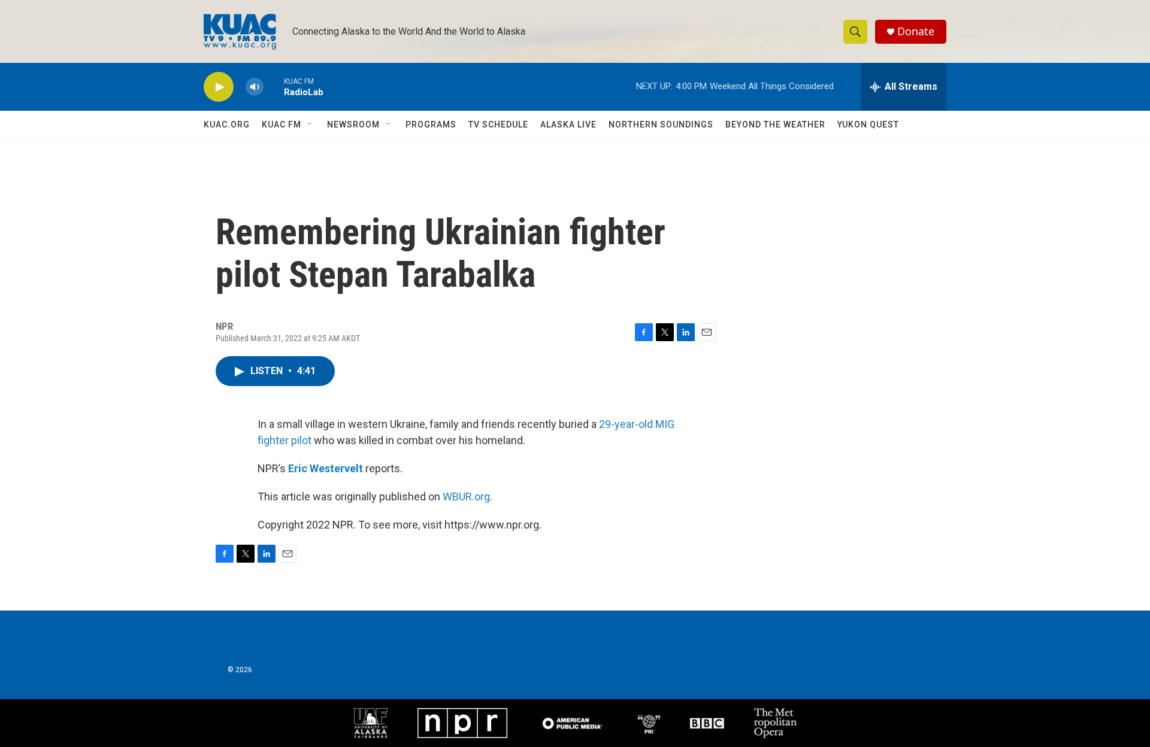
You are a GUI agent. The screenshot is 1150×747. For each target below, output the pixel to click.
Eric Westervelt (325, 468)
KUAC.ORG (227, 124)
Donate (915, 31)
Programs (430, 124)
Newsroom (353, 124)
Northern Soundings (661, 124)
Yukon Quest (868, 124)
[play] (218, 87)
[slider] (274, 86)
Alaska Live (568, 124)
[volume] (254, 87)
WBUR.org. (467, 496)
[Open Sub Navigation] (310, 124)
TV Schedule (498, 124)
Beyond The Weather (775, 124)
